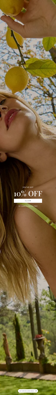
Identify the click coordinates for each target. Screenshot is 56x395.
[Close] (36, 390)
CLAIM (28, 201)
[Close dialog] (54, 2)
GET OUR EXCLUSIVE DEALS (26, 391)
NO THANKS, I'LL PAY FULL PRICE (28, 206)
